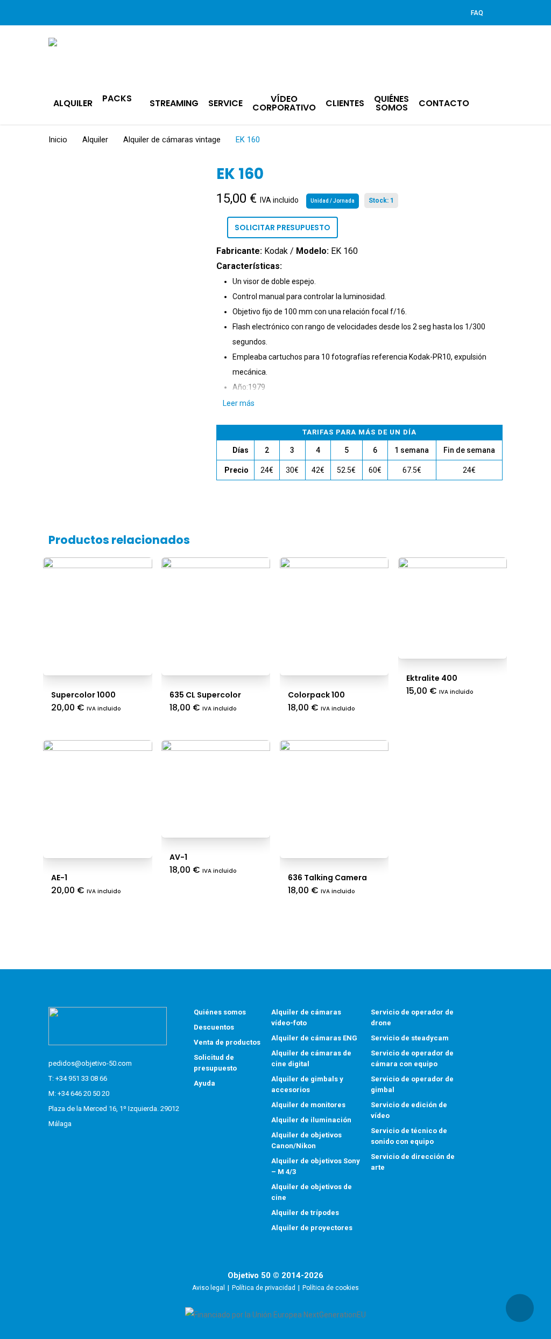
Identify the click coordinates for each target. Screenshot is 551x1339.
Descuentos (214, 1027)
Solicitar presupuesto (282, 227)
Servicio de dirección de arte (413, 1161)
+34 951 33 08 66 (81, 1078)
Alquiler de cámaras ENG (314, 1038)
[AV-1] (216, 784)
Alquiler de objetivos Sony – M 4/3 (315, 1166)
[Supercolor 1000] (97, 612)
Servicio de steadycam (410, 1038)
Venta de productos (227, 1042)
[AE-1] (97, 795)
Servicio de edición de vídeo (409, 1110)
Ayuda (204, 1083)
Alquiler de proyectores (311, 1228)
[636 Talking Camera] (334, 795)
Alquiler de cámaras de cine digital (311, 1058)
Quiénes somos (220, 1012)
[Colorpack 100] (334, 612)
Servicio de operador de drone (412, 1017)
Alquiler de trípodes (305, 1213)
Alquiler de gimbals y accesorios (307, 1084)
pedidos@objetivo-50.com (90, 1063)
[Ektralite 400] (452, 603)
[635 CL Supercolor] (216, 612)
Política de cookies (330, 1288)
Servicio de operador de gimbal (412, 1084)
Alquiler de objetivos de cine (311, 1192)
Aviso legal (208, 1288)
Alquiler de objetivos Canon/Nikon (306, 1140)
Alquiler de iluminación (311, 1120)
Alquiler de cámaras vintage (172, 139)
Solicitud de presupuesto (215, 1062)
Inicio (57, 139)
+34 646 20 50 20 (83, 1093)
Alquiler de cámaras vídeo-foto (306, 1017)
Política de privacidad (263, 1288)
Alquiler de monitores (308, 1105)
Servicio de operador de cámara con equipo (412, 1058)
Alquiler (95, 139)
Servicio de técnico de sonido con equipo (409, 1136)
